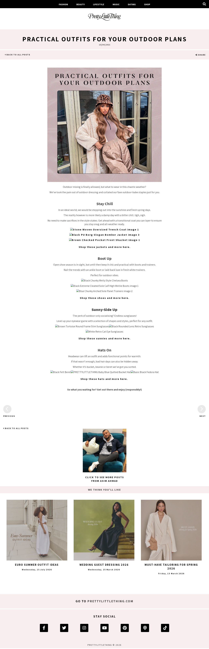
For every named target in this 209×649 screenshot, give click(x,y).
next (203, 416)
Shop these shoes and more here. (104, 298)
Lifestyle (98, 4)
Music (116, 4)
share (201, 55)
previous (7, 416)
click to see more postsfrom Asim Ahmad (104, 479)
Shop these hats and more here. (104, 379)
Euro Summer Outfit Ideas (37, 565)
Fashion (63, 4)
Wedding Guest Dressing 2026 (104, 565)
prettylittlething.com (110, 601)
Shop (147, 4)
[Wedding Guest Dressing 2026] (104, 530)
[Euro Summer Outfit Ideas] (37, 530)
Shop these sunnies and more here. (105, 338)
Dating (132, 4)
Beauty (80, 4)
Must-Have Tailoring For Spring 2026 (171, 566)
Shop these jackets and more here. (104, 247)
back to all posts (18, 54)
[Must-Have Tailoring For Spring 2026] (171, 530)
